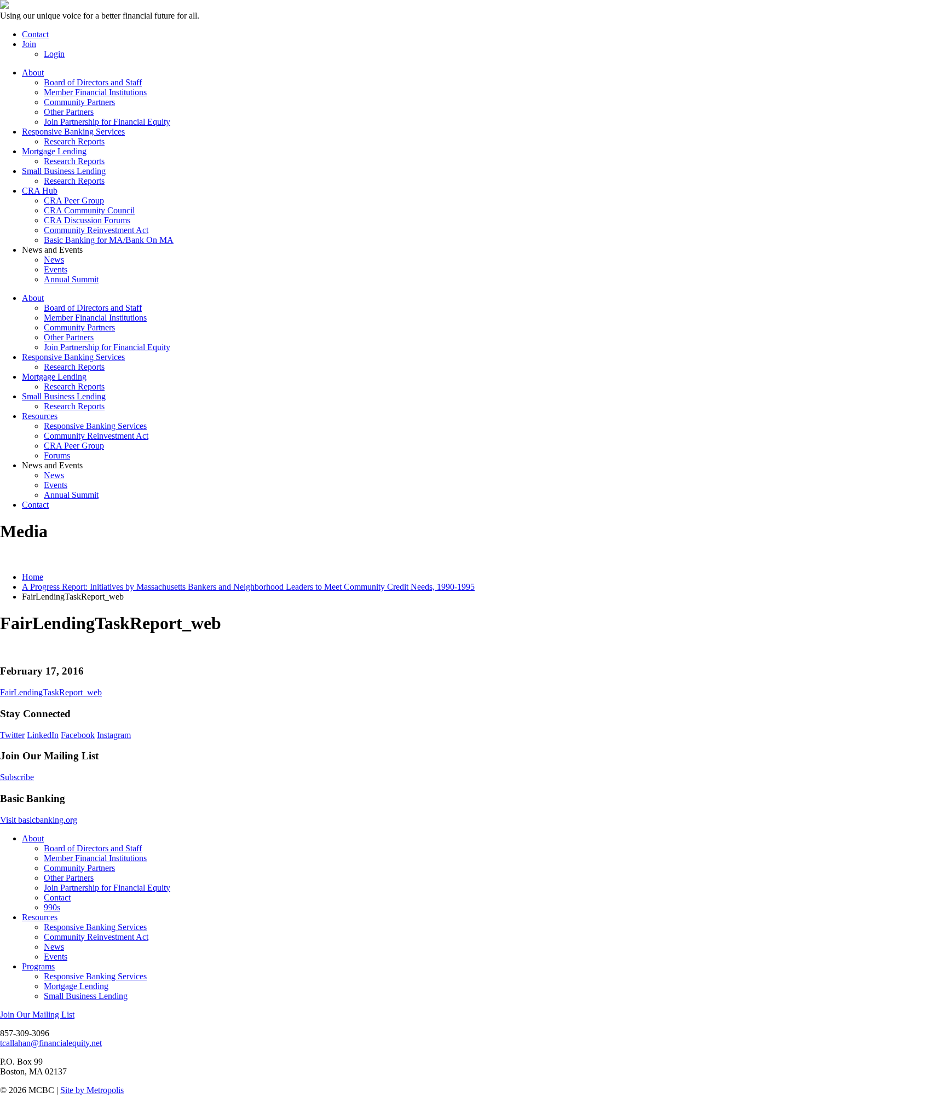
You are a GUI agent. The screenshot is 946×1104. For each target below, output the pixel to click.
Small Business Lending (64, 171)
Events (55, 269)
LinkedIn (43, 735)
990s (52, 907)
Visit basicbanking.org (38, 819)
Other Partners (69, 112)
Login (54, 54)
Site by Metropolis (92, 1090)
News (54, 259)
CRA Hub (39, 190)
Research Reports (74, 141)
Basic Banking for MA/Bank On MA (109, 240)
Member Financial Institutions (95, 92)
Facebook (78, 735)
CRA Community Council (89, 210)
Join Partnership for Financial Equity (107, 121)
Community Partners (79, 102)
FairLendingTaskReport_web (51, 692)
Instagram (114, 735)
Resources (39, 416)
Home (32, 577)
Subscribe (17, 777)
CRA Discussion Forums (87, 220)
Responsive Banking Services (73, 131)
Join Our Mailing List (37, 1014)
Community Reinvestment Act (96, 230)
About (33, 72)
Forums (57, 455)
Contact (35, 34)
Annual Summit (71, 279)
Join (29, 44)
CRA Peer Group (74, 200)
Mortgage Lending (54, 151)
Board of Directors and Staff (93, 82)
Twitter (12, 735)
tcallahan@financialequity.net (51, 1043)
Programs (38, 966)
